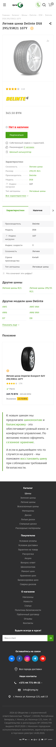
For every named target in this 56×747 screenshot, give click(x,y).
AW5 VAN (34, 306)
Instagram (27, 658)
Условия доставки (28, 545)
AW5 (4, 306)
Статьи (28, 605)
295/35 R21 (35, 171)
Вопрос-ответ (28, 562)
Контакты (28, 623)
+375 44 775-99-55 (29, 682)
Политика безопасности (28, 610)
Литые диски (28, 519)
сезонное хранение (20, 442)
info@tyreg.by (30, 689)
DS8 (31, 179)
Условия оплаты (28, 541)
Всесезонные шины (28, 506)
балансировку (16, 424)
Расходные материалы (28, 528)
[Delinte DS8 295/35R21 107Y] (28, 57)
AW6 (4, 312)
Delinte (32, 175)
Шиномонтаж (28, 567)
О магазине (28, 591)
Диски (28, 515)
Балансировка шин (28, 580)
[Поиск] (44, 5)
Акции (28, 558)
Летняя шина (36, 166)
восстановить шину (33, 458)
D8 (31, 318)
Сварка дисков (28, 584)
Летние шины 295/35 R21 (41, 290)
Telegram (35, 658)
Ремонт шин (28, 571)
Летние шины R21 (12, 288)
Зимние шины (28, 497)
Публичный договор (28, 614)
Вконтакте (12, 658)
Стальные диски (28, 523)
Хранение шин (28, 575)
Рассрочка (28, 554)
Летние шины (28, 502)
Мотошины (28, 510)
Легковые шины (37, 191)
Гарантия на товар (28, 549)
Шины (28, 493)
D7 (3, 318)
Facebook (19, 658)
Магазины (28, 597)
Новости (28, 601)
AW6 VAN (34, 312)
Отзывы (28, 618)
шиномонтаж (33, 420)
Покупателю (28, 535)
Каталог (28, 488)
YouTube (43, 658)
